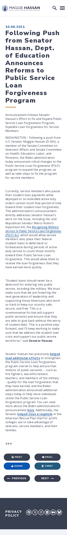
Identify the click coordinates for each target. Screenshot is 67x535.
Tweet (48, 466)
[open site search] (55, 8)
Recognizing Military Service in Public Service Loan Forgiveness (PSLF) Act (33, 231)
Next (45, 478)
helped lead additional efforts (32, 356)
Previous (19, 478)
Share (18, 466)
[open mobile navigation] (62, 8)
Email (49, 457)
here (30, 410)
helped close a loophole (35, 414)
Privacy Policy (13, 514)
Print (18, 457)
